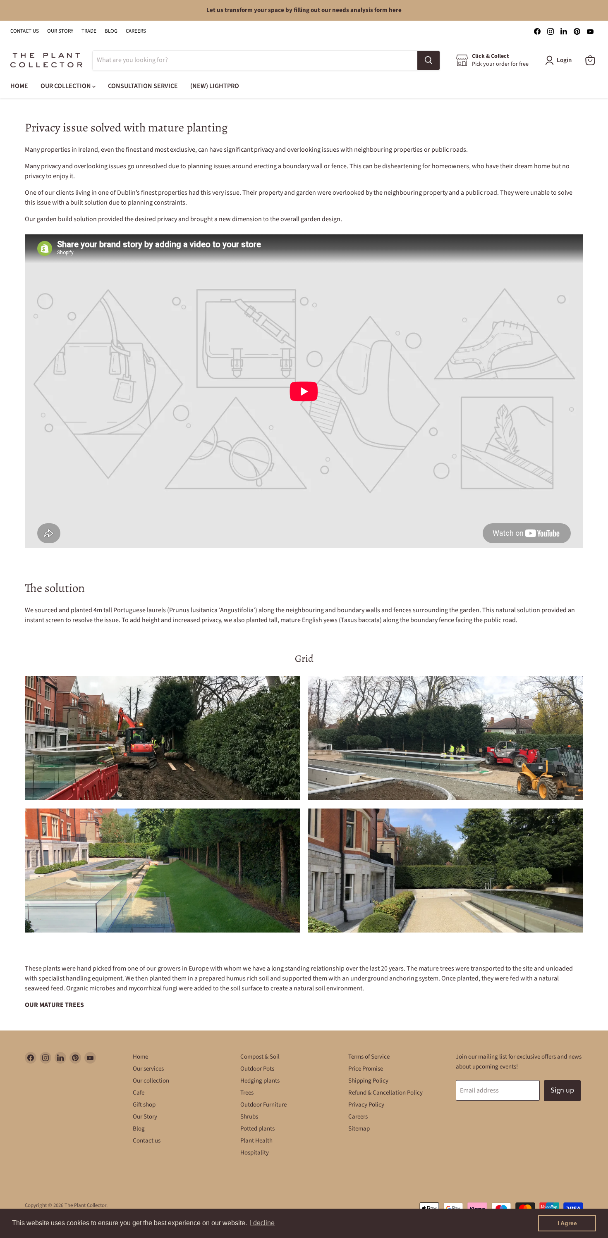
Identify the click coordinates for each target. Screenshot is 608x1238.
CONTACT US (24, 31)
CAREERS (136, 31)
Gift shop (144, 1104)
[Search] (428, 60)
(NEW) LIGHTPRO (214, 86)
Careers (358, 1116)
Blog (139, 1128)
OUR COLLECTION (66, 86)
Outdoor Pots (257, 1068)
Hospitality (254, 1152)
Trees (247, 1092)
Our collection (151, 1080)
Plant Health (256, 1140)
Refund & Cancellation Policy (385, 1092)
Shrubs (249, 1116)
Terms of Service (369, 1056)
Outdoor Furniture (263, 1104)
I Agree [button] (567, 1223)
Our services (148, 1068)
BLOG (111, 31)
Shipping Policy (368, 1080)
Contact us (146, 1140)
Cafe (138, 1092)
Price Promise (365, 1068)
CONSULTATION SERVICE (143, 86)
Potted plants (257, 1128)
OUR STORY (60, 31)
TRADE (88, 31)
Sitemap (359, 1128)
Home (140, 1056)
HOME (19, 86)
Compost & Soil (260, 1056)
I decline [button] (262, 1222)
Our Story (145, 1116)
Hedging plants (260, 1080)
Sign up (562, 1090)
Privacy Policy (366, 1104)
